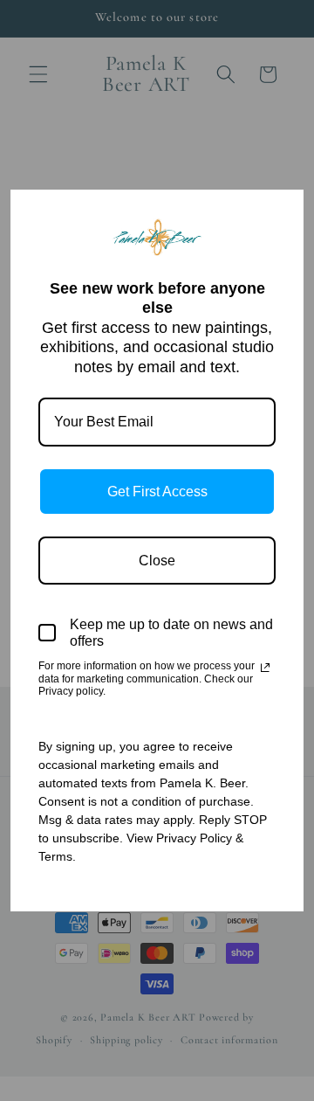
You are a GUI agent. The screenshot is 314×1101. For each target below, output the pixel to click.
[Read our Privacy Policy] (265, 667)
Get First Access (157, 491)
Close (157, 560)
